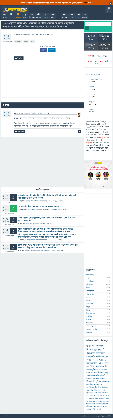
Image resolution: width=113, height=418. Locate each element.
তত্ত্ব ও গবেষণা (31, 209)
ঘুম (97, 346)
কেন (103, 381)
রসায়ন (88, 278)
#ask (96, 360)
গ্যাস (98, 398)
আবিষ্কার (89, 393)
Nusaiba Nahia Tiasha (48, 251)
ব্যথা (106, 404)
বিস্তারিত (99, 401)
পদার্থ (101, 346)
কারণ (107, 381)
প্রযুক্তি (88, 297)
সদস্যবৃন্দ (38, 17)
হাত (106, 393)
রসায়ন (91, 398)
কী (106, 366)
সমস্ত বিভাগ (90, 275)
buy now (92, 94)
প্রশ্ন (11, 17)
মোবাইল (94, 363)
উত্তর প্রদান (26, 113)
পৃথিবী (101, 349)
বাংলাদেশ (92, 404)
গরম (97, 378)
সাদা (103, 390)
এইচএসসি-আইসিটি (98, 375)
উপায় (99, 393)
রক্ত (104, 360)
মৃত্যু (87, 404)
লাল (106, 387)
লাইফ (88, 307)
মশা (87, 396)
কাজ (87, 384)
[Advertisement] (42, 79)
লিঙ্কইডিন (51, 50)
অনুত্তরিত (25, 17)
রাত (95, 384)
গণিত (88, 288)
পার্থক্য (88, 375)
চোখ (97, 349)
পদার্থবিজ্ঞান (90, 281)
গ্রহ (87, 398)
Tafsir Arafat (51, 201)
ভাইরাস (102, 404)
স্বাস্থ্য (101, 369)
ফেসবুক (43, 50)
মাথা (105, 369)
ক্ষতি (106, 363)
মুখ (100, 409)
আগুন (88, 390)
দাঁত (87, 406)
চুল (87, 366)
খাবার (99, 390)
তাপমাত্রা (101, 396)
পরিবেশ (88, 320)
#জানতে (32, 41)
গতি (93, 409)
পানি (94, 346)
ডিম (94, 381)
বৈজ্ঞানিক (97, 372)
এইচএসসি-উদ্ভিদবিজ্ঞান (95, 353)
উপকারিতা (101, 387)
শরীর (101, 360)
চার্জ (106, 406)
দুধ (93, 393)
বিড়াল (94, 406)
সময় (102, 406)
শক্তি (95, 387)
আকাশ (99, 406)
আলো (88, 363)
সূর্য (92, 369)
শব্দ (106, 390)
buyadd (91, 87)
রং (98, 384)
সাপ (100, 384)
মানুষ (88, 346)
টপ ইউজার (85, 17)
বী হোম (5, 17)
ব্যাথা (93, 396)
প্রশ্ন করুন (45, 17)
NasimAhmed (51, 240)
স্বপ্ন (90, 396)
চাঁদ (100, 381)
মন (94, 401)
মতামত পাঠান (5, 416)
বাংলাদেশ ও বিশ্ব (91, 329)
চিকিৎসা (92, 366)
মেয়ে (107, 401)
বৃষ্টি (97, 381)
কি (96, 401)
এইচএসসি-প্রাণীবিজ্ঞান (95, 356)
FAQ (52, 17)
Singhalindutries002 (96, 79)
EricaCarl (92, 109)
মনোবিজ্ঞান (89, 323)
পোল (71, 17)
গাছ (92, 390)
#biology (26, 41)
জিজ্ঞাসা (33, 35)
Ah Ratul (43, 223)
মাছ (96, 393)
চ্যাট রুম (64, 17)
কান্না (96, 409)
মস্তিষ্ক (95, 390)
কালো (95, 398)
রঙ (87, 401)
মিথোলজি (89, 332)
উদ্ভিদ (103, 398)
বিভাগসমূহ (32, 17)
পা (101, 398)
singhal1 (92, 101)
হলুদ (90, 406)
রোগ (107, 356)
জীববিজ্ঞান (27, 251)
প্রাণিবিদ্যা (89, 316)
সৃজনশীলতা (89, 304)
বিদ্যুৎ (92, 384)
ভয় (97, 396)
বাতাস (107, 396)
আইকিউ (89, 300)
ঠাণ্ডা (103, 393)
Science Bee (90, 416)
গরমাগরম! (18, 17)
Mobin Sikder (107, 416)
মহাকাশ (97, 369)
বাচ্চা (104, 401)
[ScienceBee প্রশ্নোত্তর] (15, 9)
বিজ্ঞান (88, 378)
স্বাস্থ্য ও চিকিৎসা (31, 201)
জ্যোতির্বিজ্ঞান (90, 291)
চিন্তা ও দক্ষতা (90, 313)
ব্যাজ (78, 17)
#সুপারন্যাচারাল (18, 41)
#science (101, 363)
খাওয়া (93, 378)
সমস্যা (90, 401)
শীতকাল (89, 381)
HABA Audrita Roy (52, 209)
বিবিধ (25, 35)
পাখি (107, 398)
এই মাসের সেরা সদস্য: (93, 74)
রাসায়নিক (90, 360)
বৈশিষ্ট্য (98, 404)
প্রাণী (92, 372)
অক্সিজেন (89, 409)
